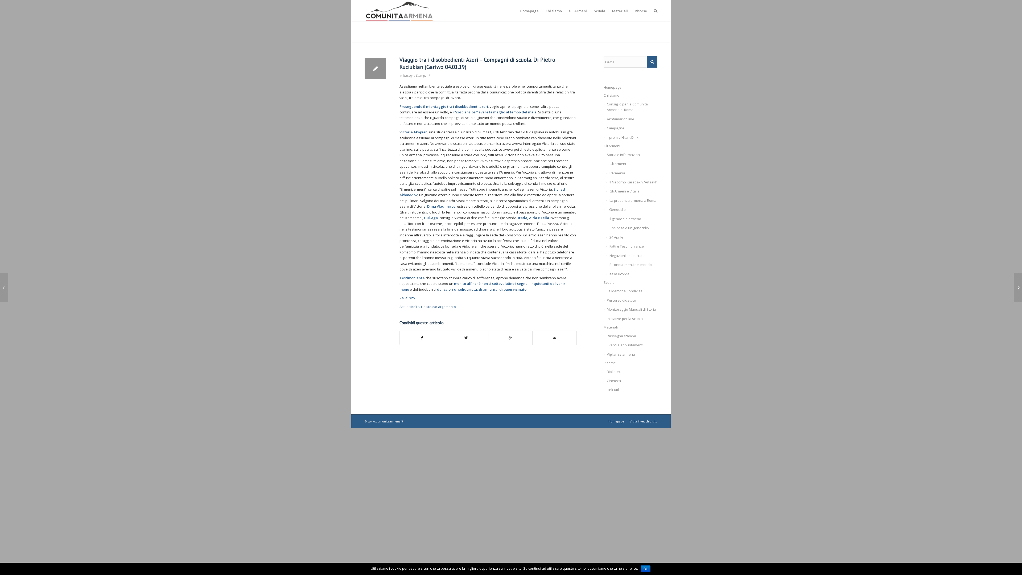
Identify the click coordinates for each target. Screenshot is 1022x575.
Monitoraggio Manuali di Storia (631, 309)
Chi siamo (611, 95)
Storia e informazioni (624, 154)
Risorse (610, 362)
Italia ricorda (619, 274)
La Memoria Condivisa (624, 291)
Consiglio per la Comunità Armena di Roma (627, 107)
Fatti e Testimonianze (626, 246)
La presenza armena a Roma (632, 200)
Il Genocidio (616, 209)
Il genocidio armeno (625, 218)
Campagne (615, 128)
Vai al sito (407, 297)
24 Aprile (616, 237)
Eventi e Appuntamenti (625, 345)
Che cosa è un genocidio (629, 227)
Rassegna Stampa (415, 75)
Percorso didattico (621, 300)
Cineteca (614, 380)
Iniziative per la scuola (625, 318)
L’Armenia (617, 173)
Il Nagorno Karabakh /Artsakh (633, 182)
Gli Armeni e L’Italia (624, 191)
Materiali (611, 327)
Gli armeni (617, 163)
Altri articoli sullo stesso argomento (427, 306)
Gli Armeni (612, 145)
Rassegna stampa (621, 336)
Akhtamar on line (620, 119)
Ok (646, 569)
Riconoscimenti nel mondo (630, 264)
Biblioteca (615, 371)
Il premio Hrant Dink (622, 137)
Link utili (613, 389)
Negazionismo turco (625, 255)
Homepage (612, 87)
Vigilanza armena (621, 354)
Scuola (609, 282)
